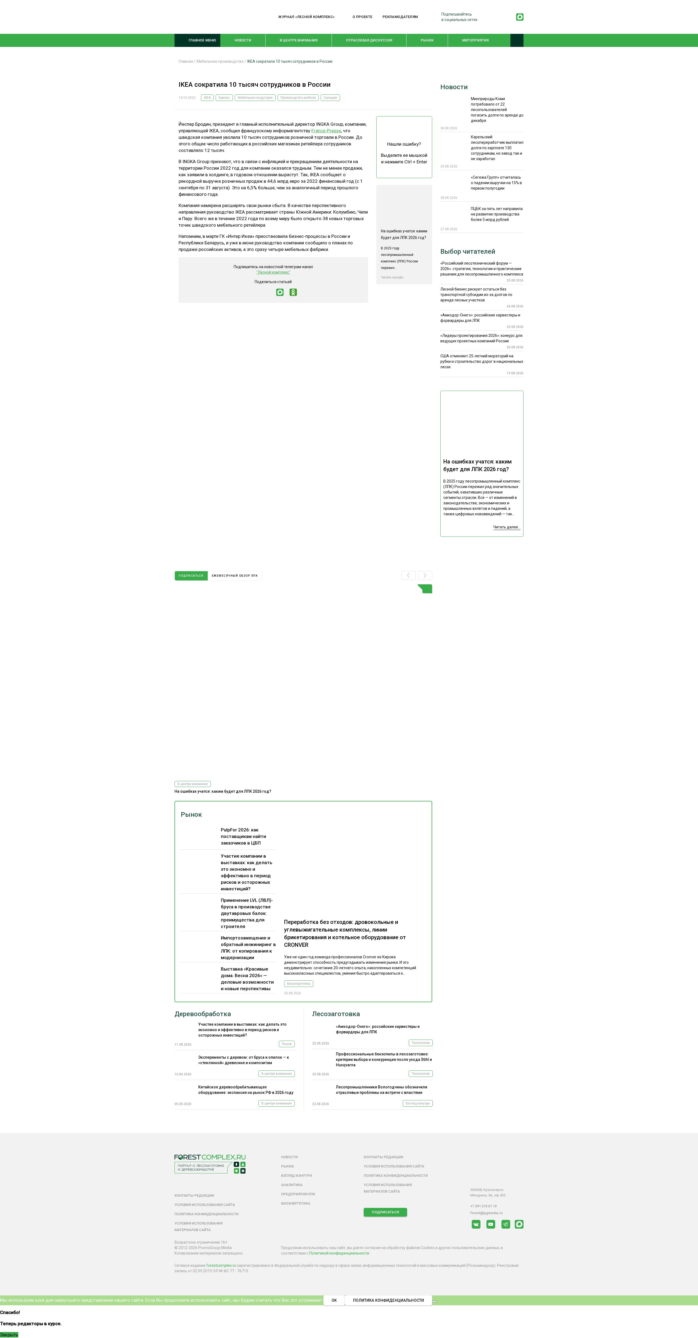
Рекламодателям (400, 17)
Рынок (427, 40)
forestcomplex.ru (221, 1265)
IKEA (207, 98)
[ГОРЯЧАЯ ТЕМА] (303, 680)
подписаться (191, 575)
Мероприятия (475, 40)
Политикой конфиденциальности (339, 1253)
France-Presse (326, 130)
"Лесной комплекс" (273, 272)
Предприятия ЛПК (298, 1194)
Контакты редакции (194, 1195)
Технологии (421, 1043)
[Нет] (434, 1302)
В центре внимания (298, 40)
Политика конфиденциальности (206, 1214)
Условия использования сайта (204, 1205)
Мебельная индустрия (255, 98)
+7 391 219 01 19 (483, 1206)
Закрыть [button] (9, 1334)
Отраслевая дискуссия (369, 40)
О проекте (362, 17)
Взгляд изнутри (418, 1103)
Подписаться (385, 1212)
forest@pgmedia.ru (486, 1213)
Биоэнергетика (298, 984)
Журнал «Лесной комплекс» (306, 17)
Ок (334, 1300)
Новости (242, 40)
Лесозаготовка (336, 1014)
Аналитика (292, 1185)
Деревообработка (202, 1014)
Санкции (330, 98)
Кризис (224, 98)
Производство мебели (298, 98)
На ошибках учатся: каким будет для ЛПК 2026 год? (222, 791)
